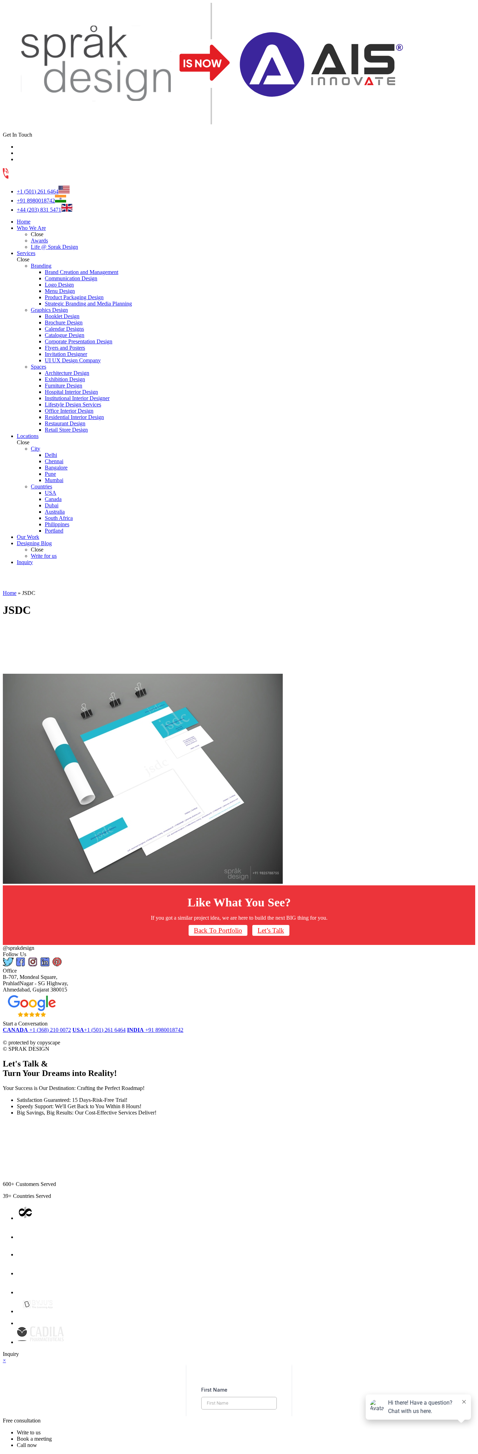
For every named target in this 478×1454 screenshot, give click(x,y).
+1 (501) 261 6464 (37, 191)
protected (19, 1036)
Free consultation (22, 1421)
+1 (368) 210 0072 (37, 1030)
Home (9, 593)
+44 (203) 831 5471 (39, 210)
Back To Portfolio (218, 930)
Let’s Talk (271, 930)
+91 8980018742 (36, 201)
